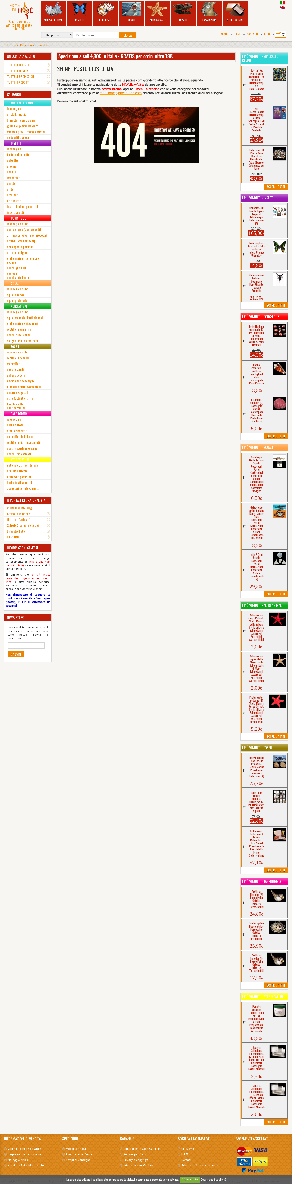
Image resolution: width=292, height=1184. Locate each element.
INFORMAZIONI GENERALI (23, 548)
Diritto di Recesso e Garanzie (142, 1149)
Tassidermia (209, 19)
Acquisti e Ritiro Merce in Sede (27, 1165)
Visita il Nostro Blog (19, 508)
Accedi (224, 34)
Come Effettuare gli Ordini (25, 1149)
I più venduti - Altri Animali (262, 605)
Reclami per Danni (135, 1154)
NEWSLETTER (15, 618)
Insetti (79, 19)
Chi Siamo (187, 1149)
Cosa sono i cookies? (213, 1179)
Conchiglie (105, 19)
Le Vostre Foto (16, 531)
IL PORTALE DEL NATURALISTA (26, 500)
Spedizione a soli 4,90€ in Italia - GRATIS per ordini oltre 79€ (115, 56)
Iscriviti (15, 654)
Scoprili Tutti (276, 186)
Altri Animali (157, 19)
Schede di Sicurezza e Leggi (199, 1165)
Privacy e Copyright (136, 1160)
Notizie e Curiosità (18, 519)
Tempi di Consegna (78, 1160)
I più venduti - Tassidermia (261, 881)
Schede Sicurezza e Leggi (23, 525)
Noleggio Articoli (18, 1160)
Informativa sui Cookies (138, 1165)
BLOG (267, 34)
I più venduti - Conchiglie (260, 317)
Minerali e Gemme (53, 19)
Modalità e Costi (76, 1149)
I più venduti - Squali (257, 447)
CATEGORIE (14, 94)
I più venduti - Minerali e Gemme (260, 58)
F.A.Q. (185, 1154)
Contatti (252, 34)
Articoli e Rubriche (18, 513)
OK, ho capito (190, 1179)
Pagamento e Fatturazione (25, 1154)
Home (237, 34)
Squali (131, 19)
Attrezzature (235, 19)
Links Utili (13, 536)
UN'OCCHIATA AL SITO (21, 56)
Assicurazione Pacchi (79, 1154)
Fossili (183, 19)
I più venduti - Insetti (258, 198)
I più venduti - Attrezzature (262, 996)
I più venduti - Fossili (257, 748)
